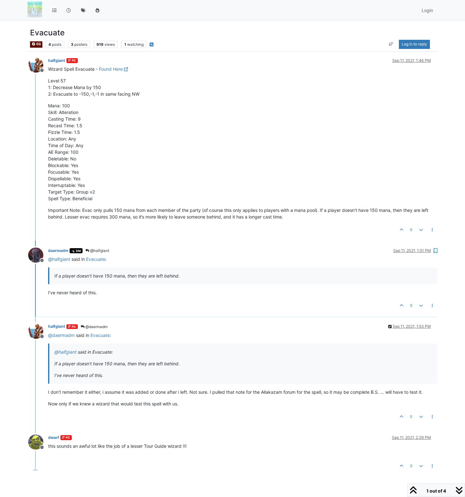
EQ (38, 44)
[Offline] (38, 64)
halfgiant (56, 60)
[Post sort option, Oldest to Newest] (391, 44)
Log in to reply (414, 44)
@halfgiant (99, 250)
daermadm (58, 250)
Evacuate (95, 259)
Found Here (111, 69)
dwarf (53, 437)
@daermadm (96, 326)
